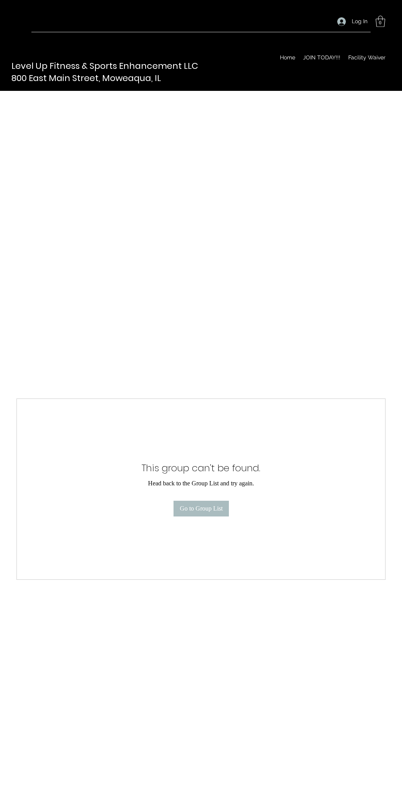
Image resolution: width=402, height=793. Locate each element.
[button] (380, 21)
